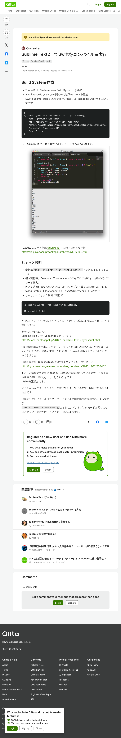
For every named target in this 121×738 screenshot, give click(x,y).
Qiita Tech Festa (38, 684)
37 (6, 25)
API (32, 699)
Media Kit (6, 684)
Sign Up (72, 603)
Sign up (25, 728)
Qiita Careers (106, 10)
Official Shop (93, 674)
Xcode (25, 61)
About (5, 665)
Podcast (63, 689)
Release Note (37, 665)
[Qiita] (10, 4)
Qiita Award (36, 689)
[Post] (6, 45)
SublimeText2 (37, 61)
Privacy (6, 674)
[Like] (6, 19)
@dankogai (53, 247)
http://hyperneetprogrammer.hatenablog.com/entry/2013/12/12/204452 (64, 366)
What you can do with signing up (43, 462)
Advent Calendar (39, 679)
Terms (5, 670)
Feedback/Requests (12, 689)
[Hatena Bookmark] (6, 63)
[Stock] (6, 32)
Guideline (6, 679)
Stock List (21, 10)
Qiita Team (92, 665)
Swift (48, 61)
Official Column (68, 10)
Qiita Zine (92, 670)
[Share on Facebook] (6, 54)
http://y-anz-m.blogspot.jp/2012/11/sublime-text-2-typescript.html (61, 340)
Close (39, 728)
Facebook (64, 679)
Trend (9, 10)
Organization (88, 10)
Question (34, 10)
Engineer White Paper (41, 694)
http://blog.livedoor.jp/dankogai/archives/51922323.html (55, 251)
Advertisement (9, 699)
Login (98, 4)
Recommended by (44, 489)
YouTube (63, 684)
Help (4, 694)
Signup (110, 4)
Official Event (49, 10)
